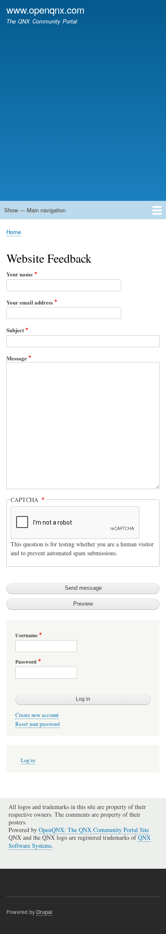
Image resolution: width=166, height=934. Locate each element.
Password (26, 661)
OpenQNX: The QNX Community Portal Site (94, 830)
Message (16, 358)
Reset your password (37, 724)
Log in (28, 760)
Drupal (44, 911)
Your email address (29, 302)
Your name (19, 274)
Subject (15, 330)
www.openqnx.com (45, 9)
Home (13, 232)
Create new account (37, 715)
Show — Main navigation (35, 210)
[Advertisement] (83, 109)
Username (26, 635)
